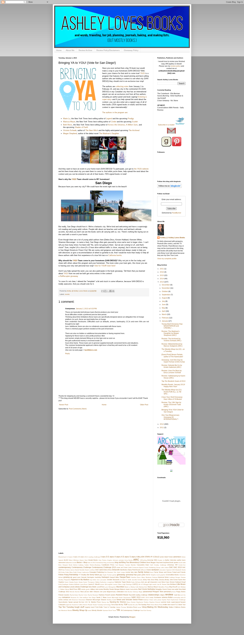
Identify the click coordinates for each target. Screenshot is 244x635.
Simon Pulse (138, 600)
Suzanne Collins (77, 604)
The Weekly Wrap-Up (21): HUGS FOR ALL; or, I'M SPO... (172, 392)
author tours (181, 560)
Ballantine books (71, 562)
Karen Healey (69, 582)
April (164, 311)
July (163, 301)
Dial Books (123, 570)
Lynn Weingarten (110, 587)
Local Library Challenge (79, 587)
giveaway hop (131, 575)
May (163, 308)
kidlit (159, 582)
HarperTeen (125, 577)
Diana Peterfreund (134, 570)
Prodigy (131, 118)
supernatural (175, 602)
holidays (172, 577)
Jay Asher (93, 579)
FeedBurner (176, 213)
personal (167, 592)
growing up (67, 577)
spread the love (78, 602)
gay (101, 575)
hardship (98, 577)
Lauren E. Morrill (93, 584)
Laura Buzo (84, 584)
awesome (61, 562)
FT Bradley (83, 575)
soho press (157, 599)
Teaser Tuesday (98, 604)
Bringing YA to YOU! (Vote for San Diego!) (173, 411)
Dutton (149, 570)
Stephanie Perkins (142, 602)
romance (66, 597)
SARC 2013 (136, 597)
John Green (174, 579)
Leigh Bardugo (127, 584)
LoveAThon (100, 587)
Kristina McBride (74, 584)
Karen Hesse (78, 582)
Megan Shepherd (70, 133)
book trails (182, 562)
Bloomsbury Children (138, 562)
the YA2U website (141, 169)
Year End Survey (145, 610)
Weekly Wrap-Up (79, 610)
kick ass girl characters (149, 582)
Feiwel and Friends (179, 572)
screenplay (176, 597)
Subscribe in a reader (166, 125)
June (164, 305)
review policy (176, 66)
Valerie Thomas (121, 607)
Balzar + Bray (82, 562)
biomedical (99, 562)
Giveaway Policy (131, 50)
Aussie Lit (161, 560)
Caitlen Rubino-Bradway (92, 565)
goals (139, 575)
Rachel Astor (74, 595)
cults (162, 567)
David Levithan (90, 570)
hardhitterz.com (90, 350)
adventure (177, 557)
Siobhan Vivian (148, 599)
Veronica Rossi (132, 607)
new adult (175, 589)
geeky (114, 575)
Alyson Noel (83, 560)
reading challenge (141, 595)
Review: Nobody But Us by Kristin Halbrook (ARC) (172, 366)
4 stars (118, 557)
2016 (162, 272)
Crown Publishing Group (152, 567)
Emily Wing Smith (71, 572)
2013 (162, 282)
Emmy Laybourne (83, 572)
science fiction (167, 597)
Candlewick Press (108, 565)
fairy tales (134, 572)
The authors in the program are (114, 112)
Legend (109, 118)
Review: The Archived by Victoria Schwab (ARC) (171, 340)
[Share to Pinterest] (113, 291)
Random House (122, 595)
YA (118, 610)
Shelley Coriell (111, 599)
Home (59, 50)
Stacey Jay (105, 602)
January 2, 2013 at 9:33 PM (86, 309)
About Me (70, 50)
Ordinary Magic (137, 591)
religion (162, 595)
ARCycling (143, 560)
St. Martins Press (95, 602)
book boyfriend (164, 562)
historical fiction (163, 577)
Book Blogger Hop (153, 562)
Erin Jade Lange (119, 572)
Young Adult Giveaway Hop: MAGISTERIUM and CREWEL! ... (172, 326)
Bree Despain (63, 565)
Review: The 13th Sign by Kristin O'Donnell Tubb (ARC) (171, 404)
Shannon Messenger (93, 599)
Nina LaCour (84, 591)
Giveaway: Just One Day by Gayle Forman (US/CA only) (173, 361)
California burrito (115, 255)
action (162, 557)
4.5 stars (125, 557)
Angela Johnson (112, 560)
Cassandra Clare (143, 565)
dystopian (155, 570)
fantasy (147, 572)
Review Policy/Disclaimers (108, 50)
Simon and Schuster (124, 600)
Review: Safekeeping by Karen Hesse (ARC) (173, 377)
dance (72, 570)
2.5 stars (81, 557)
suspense (68, 604)
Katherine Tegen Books (123, 582)
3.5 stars (110, 557)
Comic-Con (182, 565)
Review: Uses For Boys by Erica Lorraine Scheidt (172, 372)
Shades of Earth (81, 127)
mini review (99, 589)
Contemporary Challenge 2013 (104, 567)
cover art (119, 567)
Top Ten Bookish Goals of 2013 (173, 381)
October (165, 291)
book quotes (174, 562)
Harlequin (105, 577)
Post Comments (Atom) (78, 409)
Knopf (184, 582)
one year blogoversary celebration (112, 591)
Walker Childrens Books (177, 607)
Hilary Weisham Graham (149, 577)
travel (92, 607)
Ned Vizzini (142, 589)
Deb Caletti (99, 570)
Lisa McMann (171, 584)
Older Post (144, 405)
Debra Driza (107, 570)
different (143, 570)
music (128, 589)
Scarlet (135, 122)
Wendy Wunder (97, 610)
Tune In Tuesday (110, 607)
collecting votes (122, 86)
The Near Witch (91, 130)
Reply (67, 354)
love (94, 587)
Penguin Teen (157, 592)
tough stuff (79, 607)
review (169, 594)
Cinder (113, 122)
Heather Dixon (136, 577)
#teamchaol (62, 557)
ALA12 (66, 560)
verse (139, 607)
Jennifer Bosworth (113, 579)
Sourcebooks (63, 602)
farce (151, 572)
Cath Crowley (154, 565)
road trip (177, 595)
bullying (81, 565)
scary (151, 597)
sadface (85, 597)
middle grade (85, 589)
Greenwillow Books (172, 575)
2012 (162, 424)
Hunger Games (180, 577)
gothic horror (145, 575)
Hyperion (74, 580)
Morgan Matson (119, 589)
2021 (162, 269)
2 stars (75, 557)
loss (90, 587)
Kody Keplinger (63, 584)
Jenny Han (146, 579)
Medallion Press (163, 587)
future (97, 575)
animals (121, 560)
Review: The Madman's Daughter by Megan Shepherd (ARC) (170, 333)
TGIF (126, 605)
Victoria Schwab (69, 130)
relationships (153, 595)
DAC (171, 567)
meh (178, 587)
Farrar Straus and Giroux (163, 572)
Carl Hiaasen (119, 565)
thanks (130, 604)
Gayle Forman (107, 575)
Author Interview (170, 560)
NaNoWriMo (134, 589)
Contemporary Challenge (81, 567)
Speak (70, 602)
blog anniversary (109, 562)
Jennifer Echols (137, 579)
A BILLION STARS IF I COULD (147, 557)
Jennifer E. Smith (125, 579)
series (60, 599)
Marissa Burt (143, 587)
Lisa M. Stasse (161, 584)
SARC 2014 (145, 597)
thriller (165, 604)
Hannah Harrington (87, 577)
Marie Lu (66, 118)
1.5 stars (69, 557)
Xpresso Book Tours (109, 610)
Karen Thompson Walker (91, 582)
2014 (162, 279)
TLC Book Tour (180, 604)
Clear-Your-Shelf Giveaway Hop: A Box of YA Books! (172, 398)
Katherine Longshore (107, 582)
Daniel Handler (80, 570)
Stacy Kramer (131, 602)
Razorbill (132, 595)
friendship (73, 574)
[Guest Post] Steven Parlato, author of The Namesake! (172, 356)
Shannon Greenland (78, 599)
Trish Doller (99, 607)
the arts (135, 604)
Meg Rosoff (173, 587)
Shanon (103, 599)
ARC (136, 559)
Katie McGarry (136, 582)
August (165, 298)
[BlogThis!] (105, 291)
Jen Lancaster (101, 579)
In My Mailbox (84, 580)
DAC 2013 (178, 567)
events (67, 294)
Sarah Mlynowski (112, 597)
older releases (94, 591)
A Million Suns (132, 125)
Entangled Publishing (97, 572)
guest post (76, 577)
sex (70, 599)
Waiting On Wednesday (157, 607)
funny (92, 575)
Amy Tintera (103, 560)
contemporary (64, 567)
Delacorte (116, 570)
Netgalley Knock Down (163, 589)
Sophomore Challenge (178, 599)
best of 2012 (92, 562)
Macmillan (120, 587)
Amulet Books (93, 560)
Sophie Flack (166, 599)
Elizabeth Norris (180, 570)
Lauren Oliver (117, 584)
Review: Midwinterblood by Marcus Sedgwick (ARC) (172, 345)
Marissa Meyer (69, 122)
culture (166, 567)
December (166, 285)
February (165, 318)
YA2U (142, 73)
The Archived (133, 130)
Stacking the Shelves (118, 602)
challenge (163, 565)
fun (88, 575)
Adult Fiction (168, 557)
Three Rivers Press (156, 604)
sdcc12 (183, 597)
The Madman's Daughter (109, 133)
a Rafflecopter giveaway (68, 276)
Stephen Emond (154, 602)
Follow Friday (63, 575)
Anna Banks (128, 560)
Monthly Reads (109, 589)
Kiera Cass (165, 582)
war (59, 610)
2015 (162, 275)
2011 (162, 427)
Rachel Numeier (93, 595)
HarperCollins (114, 577)
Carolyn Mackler (130, 565)
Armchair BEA (152, 560)
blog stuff (118, 562)
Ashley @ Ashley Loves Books (77, 291)
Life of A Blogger (143, 584)
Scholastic (157, 597)
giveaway (121, 574)
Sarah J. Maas (101, 597)
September (166, 295)
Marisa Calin (135, 587)
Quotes (66, 595)
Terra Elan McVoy (117, 604)
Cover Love (127, 567)
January (165, 321)
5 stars (133, 557)
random (113, 595)
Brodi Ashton (73, 565)
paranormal (147, 592)
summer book (166, 602)
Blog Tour (125, 562)
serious (65, 599)
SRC (86, 602)
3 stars (103, 557)
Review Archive (85, 50)
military (92, 589)
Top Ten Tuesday (66, 607)
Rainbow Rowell (104, 595)
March (164, 314)
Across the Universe (116, 125)
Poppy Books (181, 591)
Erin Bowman (108, 572)
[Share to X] (107, 291)
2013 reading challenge (92, 557)
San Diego (92, 597)
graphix (162, 575)
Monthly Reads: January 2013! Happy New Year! (173, 386)
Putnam (61, 595)
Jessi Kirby (154, 579)
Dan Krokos (66, 570)
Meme (67, 589)
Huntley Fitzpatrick (64, 579)
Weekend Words (66, 610)
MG (79, 589)
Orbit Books (128, 591)
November (166, 288)
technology (107, 604)
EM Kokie (61, 572)
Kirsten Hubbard (175, 582)
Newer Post (63, 405)
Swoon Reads (87, 604)
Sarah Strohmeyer (125, 597)
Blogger (132, 617)
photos (173, 591)
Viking (144, 607)
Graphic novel (155, 575)
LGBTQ (135, 584)
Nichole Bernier (75, 591)
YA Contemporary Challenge (130, 610)
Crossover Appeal (138, 567)
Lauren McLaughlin (106, 584)
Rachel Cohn (83, 595)
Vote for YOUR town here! (105, 266)
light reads (152, 584)
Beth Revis (67, 125)
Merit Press (74, 589)
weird (89, 610)
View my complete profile (167, 259)
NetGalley (151, 589)
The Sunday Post (144, 604)
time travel (171, 604)
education (162, 570)
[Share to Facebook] (110, 291)
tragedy (87, 607)
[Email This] (102, 291)
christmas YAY (172, 565)
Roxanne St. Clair (76, 597)
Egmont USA (170, 570)
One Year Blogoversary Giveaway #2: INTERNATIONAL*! (170, 417)
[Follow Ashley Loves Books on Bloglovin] (169, 187)
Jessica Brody (164, 579)
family (140, 572)
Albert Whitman (74, 560)
